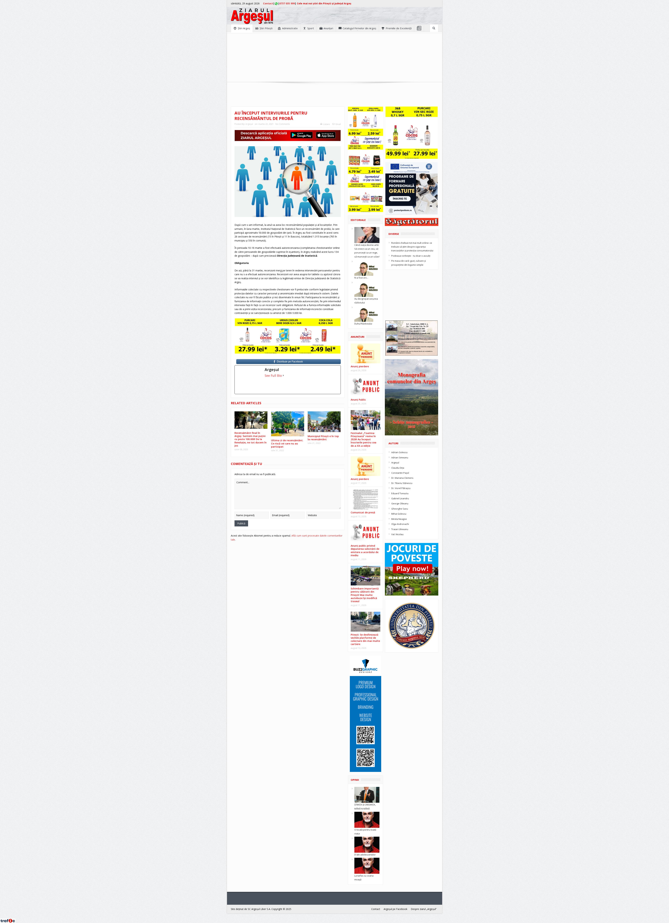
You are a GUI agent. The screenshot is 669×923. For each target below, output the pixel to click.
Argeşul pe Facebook (395, 909)
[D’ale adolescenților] (366, 844)
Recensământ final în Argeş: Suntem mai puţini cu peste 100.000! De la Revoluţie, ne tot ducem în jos (250, 439)
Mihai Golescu (398, 513)
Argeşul (249, 124)
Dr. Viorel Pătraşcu (400, 488)
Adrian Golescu (399, 452)
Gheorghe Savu (399, 508)
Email (338, 124)
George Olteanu (399, 503)
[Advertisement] (334, 57)
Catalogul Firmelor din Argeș (359, 28)
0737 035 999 (287, 3)
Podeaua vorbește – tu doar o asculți (410, 255)
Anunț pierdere (360, 479)
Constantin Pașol (400, 472)
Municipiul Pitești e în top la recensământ (323, 438)
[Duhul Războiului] (366, 313)
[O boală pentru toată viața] (366, 819)
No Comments (282, 124)
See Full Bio (273, 375)
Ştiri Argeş (244, 28)
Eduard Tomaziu (400, 493)
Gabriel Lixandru (400, 498)
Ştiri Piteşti (266, 28)
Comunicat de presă (363, 512)
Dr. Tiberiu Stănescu (401, 483)
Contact (268, 3)
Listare (326, 124)
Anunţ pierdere (360, 366)
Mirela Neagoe (399, 519)
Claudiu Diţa (397, 467)
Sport (310, 28)
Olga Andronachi (400, 524)
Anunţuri (328, 28)
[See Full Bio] (283, 375)
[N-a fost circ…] (366, 267)
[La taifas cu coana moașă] (366, 865)
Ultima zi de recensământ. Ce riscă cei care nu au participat (287, 443)
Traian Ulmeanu (399, 529)
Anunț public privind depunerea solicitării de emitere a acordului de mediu (365, 550)
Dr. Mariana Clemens (402, 477)
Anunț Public (358, 399)
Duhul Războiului (363, 323)
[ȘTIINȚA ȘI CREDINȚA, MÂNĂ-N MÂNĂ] (366, 794)
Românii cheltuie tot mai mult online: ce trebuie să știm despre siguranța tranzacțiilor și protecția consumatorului (412, 246)
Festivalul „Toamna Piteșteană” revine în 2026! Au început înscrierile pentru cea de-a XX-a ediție (363, 439)
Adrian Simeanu (399, 457)
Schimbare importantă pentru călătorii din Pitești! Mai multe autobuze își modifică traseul (365, 595)
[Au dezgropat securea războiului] (366, 288)
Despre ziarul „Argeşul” (424, 909)
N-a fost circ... (361, 277)
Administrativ (290, 28)
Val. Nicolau (397, 534)
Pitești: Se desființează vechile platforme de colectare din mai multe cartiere (365, 639)
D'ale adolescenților (365, 854)
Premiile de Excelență (399, 28)
